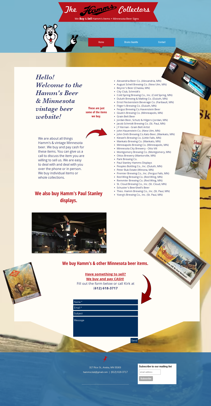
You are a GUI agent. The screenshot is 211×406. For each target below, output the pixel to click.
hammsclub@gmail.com (95, 372)
